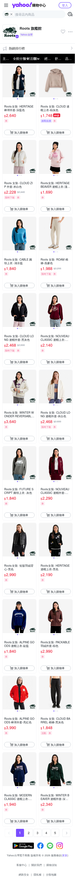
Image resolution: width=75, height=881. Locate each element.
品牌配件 (69, 58)
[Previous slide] (5, 81)
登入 (65, 5)
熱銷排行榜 (17, 48)
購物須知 (51, 865)
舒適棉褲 (59, 58)
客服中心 (21, 865)
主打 (6, 58)
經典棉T (48, 58)
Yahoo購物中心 (29, 5)
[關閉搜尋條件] (11, 14)
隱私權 (37, 874)
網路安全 (24, 874)
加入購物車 (21, 132)
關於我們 (36, 865)
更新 (64, 855)
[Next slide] (33, 81)
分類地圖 (51, 874)
